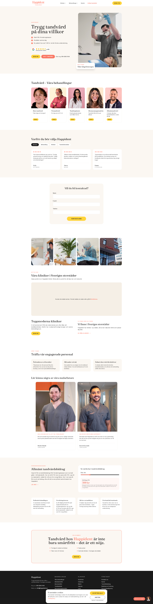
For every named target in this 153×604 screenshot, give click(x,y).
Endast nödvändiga (97, 600)
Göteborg (80, 581)
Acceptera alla (98, 593)
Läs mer (33, 484)
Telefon (55, 208)
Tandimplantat (58, 586)
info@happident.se (42, 588)
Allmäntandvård (59, 581)
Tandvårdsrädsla (64, 144)
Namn (54, 193)
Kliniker (62, 3)
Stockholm (81, 579)
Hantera (97, 597)
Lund (79, 588)
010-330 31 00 (40, 585)
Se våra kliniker (83, 333)
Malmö (80, 584)
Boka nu (35, 56)
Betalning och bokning (107, 586)
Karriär (83, 3)
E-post (55, 201)
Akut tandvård (93, 3)
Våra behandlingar (59, 579)
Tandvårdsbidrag (106, 584)
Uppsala (80, 586)
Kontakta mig (76, 219)
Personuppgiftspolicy (107, 588)
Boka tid (117, 3)
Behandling (44, 144)
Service (35, 144)
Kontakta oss (105, 579)
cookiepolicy (51, 598)
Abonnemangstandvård (61, 588)
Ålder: (83, 472)
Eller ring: (63, 56)
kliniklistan (94, 299)
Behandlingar (72, 3)
